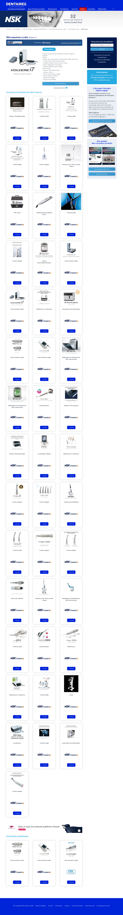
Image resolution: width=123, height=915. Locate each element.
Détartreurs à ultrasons (44, 309)
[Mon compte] (114, 8)
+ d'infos (17, 138)
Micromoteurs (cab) (17, 357)
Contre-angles (44, 164)
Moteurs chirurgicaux (71, 405)
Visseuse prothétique (71, 502)
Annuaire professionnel (16, 9)
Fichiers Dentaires (77, 905)
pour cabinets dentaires (102, 169)
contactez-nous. (104, 80)
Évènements (52, 9)
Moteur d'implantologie (17, 116)
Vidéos (82, 9)
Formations (64, 9)
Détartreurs (71, 646)
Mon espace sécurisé (103, 905)
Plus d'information (60, 83)
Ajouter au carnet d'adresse (69, 43)
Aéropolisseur (44, 405)
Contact (50, 905)
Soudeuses (17, 743)
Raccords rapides (17, 598)
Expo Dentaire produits (36, 9)
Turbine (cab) (44, 116)
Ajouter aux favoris (59, 87)
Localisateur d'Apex (44, 454)
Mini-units (17, 212)
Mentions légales (40, 905)
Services (75, 9)
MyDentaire (102, 9)
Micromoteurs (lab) (71, 261)
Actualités (91, 9)
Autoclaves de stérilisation (71, 309)
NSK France (46, 42)
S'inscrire (102, 49)
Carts (71, 695)
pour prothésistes (101, 174)
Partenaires (58, 905)
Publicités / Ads (89, 905)
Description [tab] (49, 49)
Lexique (67, 905)
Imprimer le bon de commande (102, 121)
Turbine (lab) (71, 116)
